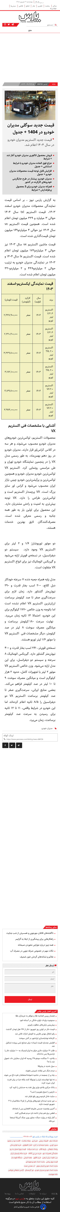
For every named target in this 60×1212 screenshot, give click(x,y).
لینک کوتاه (8, 735)
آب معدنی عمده (29, 1166)
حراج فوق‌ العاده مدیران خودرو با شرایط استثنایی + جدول (32, 165)
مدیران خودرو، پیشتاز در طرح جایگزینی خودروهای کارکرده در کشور (32, 180)
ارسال (30, 999)
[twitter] (12, 745)
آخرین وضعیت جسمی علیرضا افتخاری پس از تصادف (33, 1108)
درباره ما (43, 1193)
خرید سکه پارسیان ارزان (18, 1153)
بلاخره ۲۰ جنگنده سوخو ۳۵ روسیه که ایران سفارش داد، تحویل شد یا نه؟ (29, 1060)
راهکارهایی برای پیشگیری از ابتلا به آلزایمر (34, 939)
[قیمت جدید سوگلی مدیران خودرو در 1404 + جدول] (19, 745)
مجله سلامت (26, 1140)
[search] (56, 25)
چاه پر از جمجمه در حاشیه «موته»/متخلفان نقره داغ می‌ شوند (29, 1075)
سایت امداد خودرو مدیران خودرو (46, 1170)
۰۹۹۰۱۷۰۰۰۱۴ (27, 1136)
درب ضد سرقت (32, 1149)
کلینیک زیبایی (43, 1140)
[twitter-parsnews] (8, 24)
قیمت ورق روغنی (52, 1161)
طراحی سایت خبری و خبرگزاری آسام (26, 1206)
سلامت (47, 6)
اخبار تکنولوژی (27, 1145)
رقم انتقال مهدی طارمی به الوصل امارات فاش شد (35, 1033)
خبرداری (35, 1140)
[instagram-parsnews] (5, 24)
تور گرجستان (29, 1170)
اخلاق (28, 6)
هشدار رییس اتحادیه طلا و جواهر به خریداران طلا (35, 1015)
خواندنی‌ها (53, 8)
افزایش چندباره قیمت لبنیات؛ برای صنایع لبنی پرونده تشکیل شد (30, 1044)
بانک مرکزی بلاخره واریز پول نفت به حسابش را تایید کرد (32, 1087)
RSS (54, 1194)
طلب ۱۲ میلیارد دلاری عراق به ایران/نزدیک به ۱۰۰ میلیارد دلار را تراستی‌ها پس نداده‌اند (30, 1052)
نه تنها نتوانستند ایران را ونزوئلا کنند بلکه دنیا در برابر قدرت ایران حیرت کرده (31, 1081)
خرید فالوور (37, 1157)
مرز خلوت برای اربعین (50, 1157)
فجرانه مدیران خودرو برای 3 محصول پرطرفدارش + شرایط (34, 188)
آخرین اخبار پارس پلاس (47, 1011)
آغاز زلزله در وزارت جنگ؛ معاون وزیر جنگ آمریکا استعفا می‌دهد (32, 1119)
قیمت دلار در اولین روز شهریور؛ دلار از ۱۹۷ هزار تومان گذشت (30, 1029)
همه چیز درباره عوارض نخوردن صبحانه (35, 945)
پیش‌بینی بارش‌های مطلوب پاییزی (41, 1024)
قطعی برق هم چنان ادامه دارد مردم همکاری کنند (35, 1113)
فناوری (40, 6)
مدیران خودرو (47, 728)
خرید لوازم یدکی (15, 1145)
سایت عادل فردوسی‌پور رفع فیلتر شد (40, 1096)
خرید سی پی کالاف (35, 1153)
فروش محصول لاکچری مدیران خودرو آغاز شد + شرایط (29, 157)
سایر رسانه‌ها (51, 927)
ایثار (33, 6)
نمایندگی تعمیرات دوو (50, 1153)
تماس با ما (19, 1193)
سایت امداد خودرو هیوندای (35, 1161)
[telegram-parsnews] (12, 24)
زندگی (55, 6)
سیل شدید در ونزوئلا (46, 1066)
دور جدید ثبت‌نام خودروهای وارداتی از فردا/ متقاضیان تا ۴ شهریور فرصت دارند (31, 1102)
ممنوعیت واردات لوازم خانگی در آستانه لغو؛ (37, 1020)
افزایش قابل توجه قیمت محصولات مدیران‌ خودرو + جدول (30, 172)
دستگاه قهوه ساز (16, 1157)
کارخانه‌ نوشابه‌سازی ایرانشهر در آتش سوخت (37, 1038)
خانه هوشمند (53, 1174)
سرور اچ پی (54, 1145)
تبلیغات (32, 1193)
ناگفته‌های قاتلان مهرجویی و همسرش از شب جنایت (29, 933)
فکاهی (21, 6)
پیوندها (7, 1193)
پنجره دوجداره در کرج (40, 1145)
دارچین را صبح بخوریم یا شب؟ (42, 1091)
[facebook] (5, 745)
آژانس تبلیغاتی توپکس (16, 1170)
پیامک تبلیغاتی (52, 1149)
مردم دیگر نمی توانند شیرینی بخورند (40, 1070)
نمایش (54, 1129)
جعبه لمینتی (28, 1157)
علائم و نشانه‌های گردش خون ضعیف (36, 957)
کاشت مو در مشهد (13, 1140)
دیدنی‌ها (13, 6)
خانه (54, 84)
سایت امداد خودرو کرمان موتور (47, 1166)
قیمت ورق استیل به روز (18, 1149)
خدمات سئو (54, 1140)
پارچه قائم (42, 1149)
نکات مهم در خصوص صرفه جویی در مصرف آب (31, 951)
